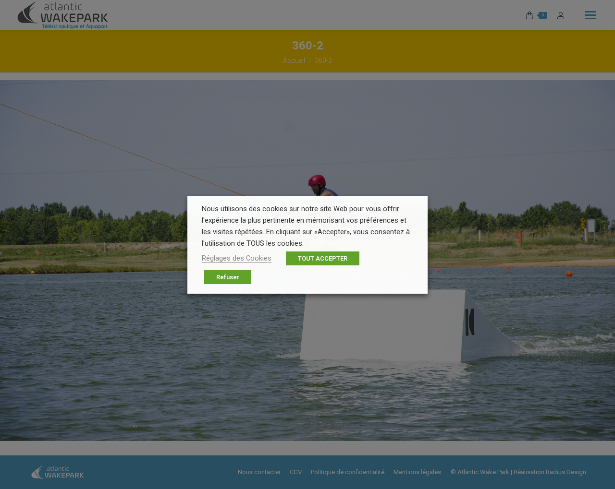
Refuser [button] (227, 277)
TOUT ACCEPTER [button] (322, 258)
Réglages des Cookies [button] (236, 258)
